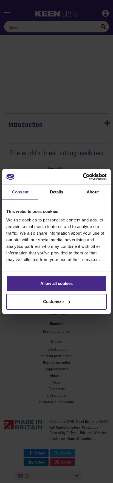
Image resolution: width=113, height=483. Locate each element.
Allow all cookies (56, 283)
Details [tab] (56, 192)
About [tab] (93, 192)
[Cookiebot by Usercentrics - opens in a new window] (83, 176)
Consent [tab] (20, 192)
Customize (53, 301)
